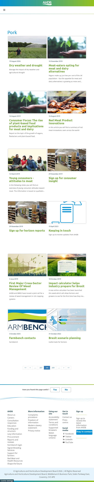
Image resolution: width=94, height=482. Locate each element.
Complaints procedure (33, 416)
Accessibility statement (54, 418)
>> (68, 368)
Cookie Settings (7, 481)
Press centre (65, 421)
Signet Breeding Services (14, 449)
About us (11, 415)
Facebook (69, 433)
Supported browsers (53, 428)
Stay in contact (84, 431)
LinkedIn (69, 439)
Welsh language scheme (53, 435)
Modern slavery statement (34, 426)
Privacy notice (34, 430)
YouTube (69, 442)
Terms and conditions (53, 423)
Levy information (14, 434)
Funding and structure (12, 429)
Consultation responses (13, 421)
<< (25, 368)
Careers (10, 417)
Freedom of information (33, 421)
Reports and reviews (12, 440)
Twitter (68, 436)
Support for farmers (12, 454)
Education (11, 426)
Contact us (67, 417)
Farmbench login (14, 445)
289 (53, 368)
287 (41, 368)
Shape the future (14, 463)
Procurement (13, 437)
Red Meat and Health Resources (15, 459)
